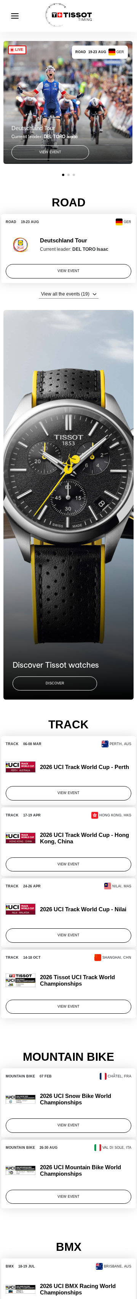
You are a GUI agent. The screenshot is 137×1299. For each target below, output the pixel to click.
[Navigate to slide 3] (73, 175)
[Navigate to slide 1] (63, 175)
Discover (55, 683)
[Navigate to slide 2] (68, 175)
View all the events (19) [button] (65, 294)
